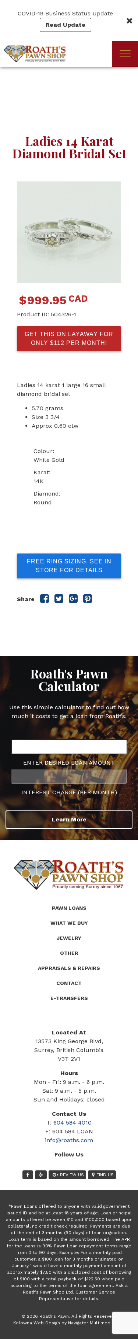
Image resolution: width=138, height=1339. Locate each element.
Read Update (65, 24)
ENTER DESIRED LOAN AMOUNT (69, 762)
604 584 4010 (72, 1122)
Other (69, 953)
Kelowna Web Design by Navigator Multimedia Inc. (68, 1322)
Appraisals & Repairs (69, 968)
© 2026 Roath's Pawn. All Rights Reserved (68, 1316)
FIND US (105, 1174)
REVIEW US (72, 1174)
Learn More (69, 819)
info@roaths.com (69, 1140)
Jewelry (69, 938)
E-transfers (69, 998)
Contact (69, 983)
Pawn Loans (69, 908)
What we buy (69, 923)
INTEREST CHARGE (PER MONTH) (69, 792)
